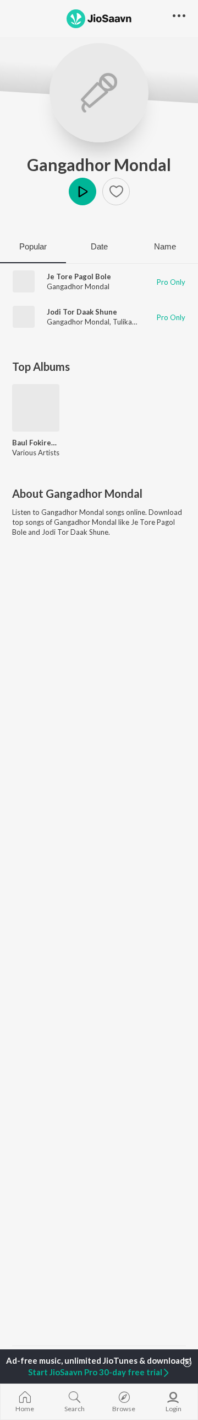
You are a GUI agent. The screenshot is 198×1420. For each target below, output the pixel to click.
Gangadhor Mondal (99, 164)
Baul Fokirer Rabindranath (35, 442)
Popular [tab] (33, 246)
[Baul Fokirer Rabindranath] (35, 408)
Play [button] (82, 191)
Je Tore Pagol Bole (79, 276)
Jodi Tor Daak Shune (82, 311)
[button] (116, 191)
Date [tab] (99, 246)
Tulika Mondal (135, 321)
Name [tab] (165, 246)
